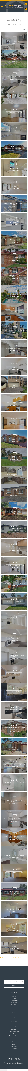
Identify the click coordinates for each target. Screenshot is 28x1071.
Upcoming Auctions (14, 1019)
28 (26, 957)
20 (5, 957)
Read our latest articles (14, 970)
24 (15, 957)
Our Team (14, 998)
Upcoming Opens (14, 1017)
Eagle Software (20, 1063)
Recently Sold (14, 1021)
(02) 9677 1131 (25, 4)
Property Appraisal (14, 1000)
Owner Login (25, 9)
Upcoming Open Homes (14, 1031)
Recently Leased (14, 1033)
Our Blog (14, 1044)
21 (7, 957)
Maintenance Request (14, 1035)
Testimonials (14, 1046)
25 (18, 957)
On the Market (14, 1012)
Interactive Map (14, 1015)
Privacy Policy (14, 1004)
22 (10, 957)
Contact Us (14, 1002)
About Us (14, 996)
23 (13, 957)
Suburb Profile (14, 1048)
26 (20, 957)
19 (2, 957)
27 (23, 957)
